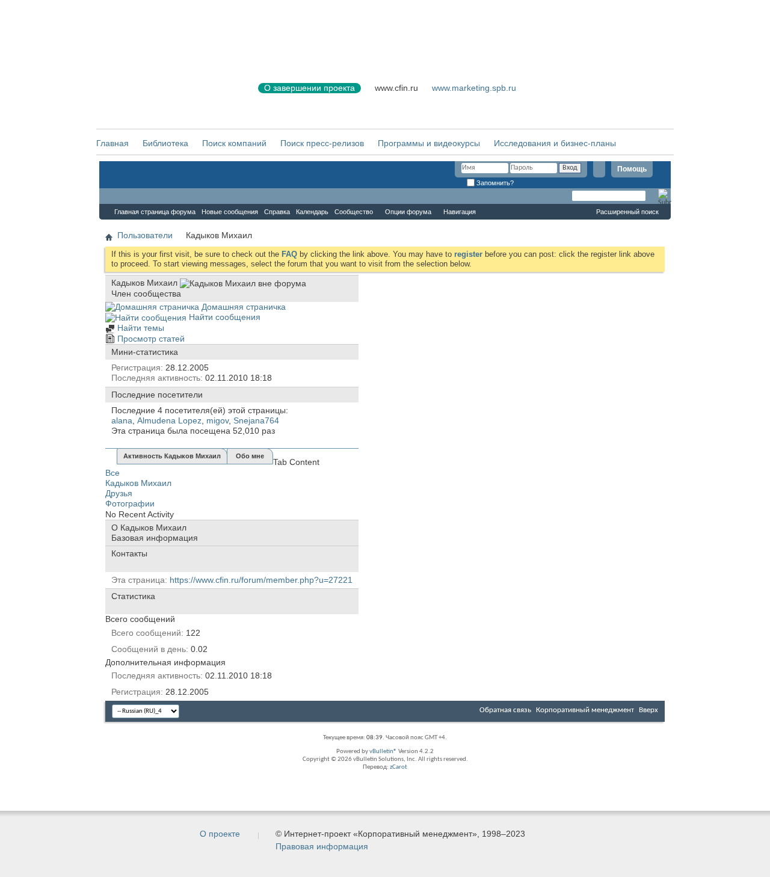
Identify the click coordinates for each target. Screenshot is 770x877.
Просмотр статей (150, 338)
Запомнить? (494, 182)
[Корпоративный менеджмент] (165, 95)
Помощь (632, 169)
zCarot (398, 767)
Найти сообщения (223, 317)
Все (112, 473)
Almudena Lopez (169, 420)
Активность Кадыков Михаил (172, 456)
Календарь (312, 211)
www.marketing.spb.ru (474, 88)
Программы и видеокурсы (429, 143)
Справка (277, 211)
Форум (123, 196)
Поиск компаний (234, 143)
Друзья (118, 493)
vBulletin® (383, 751)
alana (121, 420)
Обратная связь (505, 710)
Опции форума (408, 211)
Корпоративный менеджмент (585, 710)
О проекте (220, 834)
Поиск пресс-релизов (322, 143)
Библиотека (165, 143)
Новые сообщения (230, 211)
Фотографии (130, 503)
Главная (112, 143)
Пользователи (145, 235)
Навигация (459, 211)
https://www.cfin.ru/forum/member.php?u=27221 (261, 580)
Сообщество (353, 211)
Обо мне (250, 456)
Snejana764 (256, 420)
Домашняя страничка (242, 307)
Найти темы (139, 328)
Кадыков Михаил (138, 483)
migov (217, 420)
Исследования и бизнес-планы (555, 143)
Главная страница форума (155, 211)
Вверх (648, 710)
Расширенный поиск (627, 211)
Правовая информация (322, 846)
